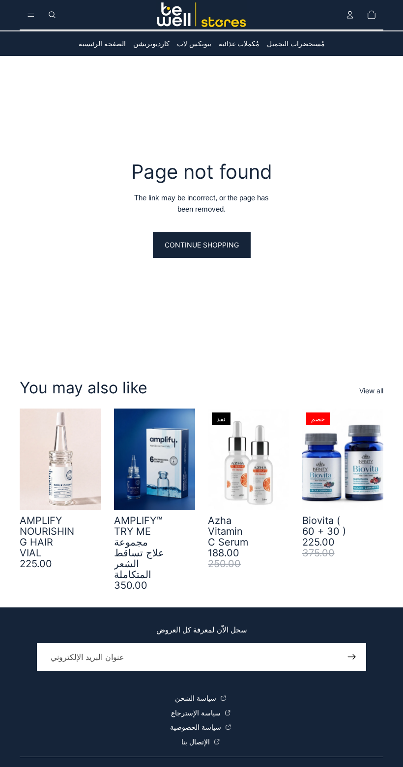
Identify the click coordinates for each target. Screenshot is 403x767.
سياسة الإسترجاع (197, 713)
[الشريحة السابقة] (313, 459)
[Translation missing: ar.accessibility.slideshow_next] (372, 459)
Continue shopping (202, 245)
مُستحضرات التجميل (296, 43)
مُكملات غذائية (239, 43)
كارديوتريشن (151, 43)
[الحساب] (350, 15)
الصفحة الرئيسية (102, 43)
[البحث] (52, 15)
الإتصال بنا (196, 742)
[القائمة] (31, 14)
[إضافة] (86, 495)
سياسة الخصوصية (196, 727)
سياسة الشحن (196, 698)
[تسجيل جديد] (352, 657)
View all (371, 390)
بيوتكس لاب (194, 43)
